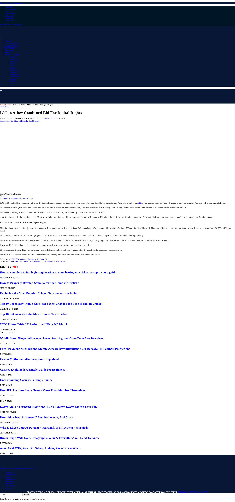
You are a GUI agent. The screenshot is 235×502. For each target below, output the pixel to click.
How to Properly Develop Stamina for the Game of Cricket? (39, 282)
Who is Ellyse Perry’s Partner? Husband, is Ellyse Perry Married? (44, 427)
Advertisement (10, 14)
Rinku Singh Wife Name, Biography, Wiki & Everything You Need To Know (49, 437)
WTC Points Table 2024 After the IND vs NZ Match (34, 324)
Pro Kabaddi (15, 74)
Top (7, 52)
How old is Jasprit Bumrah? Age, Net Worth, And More (36, 417)
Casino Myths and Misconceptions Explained (29, 359)
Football (10, 50)
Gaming (13, 57)
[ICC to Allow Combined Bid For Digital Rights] (73, 192)
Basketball (14, 59)
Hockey (13, 72)
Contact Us (9, 18)
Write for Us (9, 16)
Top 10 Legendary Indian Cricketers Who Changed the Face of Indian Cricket (51, 303)
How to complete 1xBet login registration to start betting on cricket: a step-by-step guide (58, 272)
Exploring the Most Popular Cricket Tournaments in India (38, 293)
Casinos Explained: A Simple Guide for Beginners (32, 369)
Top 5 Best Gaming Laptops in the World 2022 (30, 259)
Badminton (14, 70)
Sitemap (8, 488)
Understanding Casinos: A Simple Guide (26, 379)
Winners (13, 79)
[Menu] (1, 90)
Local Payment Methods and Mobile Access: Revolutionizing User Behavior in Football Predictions (65, 348)
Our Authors (10, 20)
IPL (139, 203)
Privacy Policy (10, 9)
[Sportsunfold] (63, 37)
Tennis (12, 68)
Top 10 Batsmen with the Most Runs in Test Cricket (33, 314)
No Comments (44, 119)
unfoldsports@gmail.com (193, 492)
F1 (11, 83)
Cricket (9, 48)
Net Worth (14, 77)
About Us (8, 7)
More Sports (12, 55)
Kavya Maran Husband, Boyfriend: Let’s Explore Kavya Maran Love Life (49, 406)
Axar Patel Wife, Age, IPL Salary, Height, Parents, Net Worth (40, 448)
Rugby (12, 81)
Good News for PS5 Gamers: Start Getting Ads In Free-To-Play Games (37, 261)
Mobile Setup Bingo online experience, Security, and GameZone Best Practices (51, 338)
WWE (12, 66)
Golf (11, 85)
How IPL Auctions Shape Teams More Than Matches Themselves (42, 390)
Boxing (13, 63)
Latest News (12, 44)
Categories (11, 46)
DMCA (8, 12)
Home (8, 41)
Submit (26, 495)
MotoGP (13, 61)
